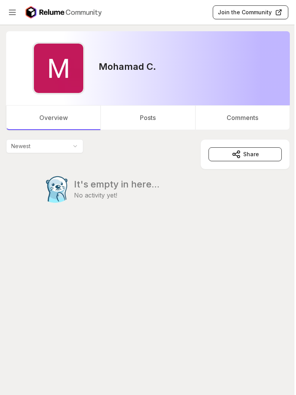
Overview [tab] (53, 118)
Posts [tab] (148, 118)
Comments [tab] (242, 118)
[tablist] (148, 117)
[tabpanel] (148, 186)
